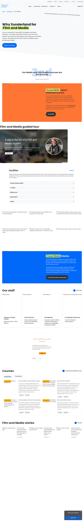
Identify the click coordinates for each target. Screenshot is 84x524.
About (59, 6)
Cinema (42, 201)
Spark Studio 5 (42, 197)
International (37, 6)
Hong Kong (80, 1)
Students (50, 1)
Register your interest (9, 45)
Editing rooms (42, 192)
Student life (44, 6)
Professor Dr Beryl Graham (9, 318)
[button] (15, 219)
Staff (55, 1)
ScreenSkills (52, 114)
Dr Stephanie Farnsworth (72, 317)
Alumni (60, 1)
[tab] (7, 376)
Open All (72, 170)
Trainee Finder (72, 105)
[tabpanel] (42, 397)
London (73, 1)
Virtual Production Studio (42, 183)
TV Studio (42, 187)
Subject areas (9, 11)
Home (3, 11)
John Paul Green (29, 317)
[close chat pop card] (81, 512)
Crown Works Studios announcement (57, 277)
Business (67, 1)
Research (52, 6)
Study (29, 6)
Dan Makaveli (48, 317)
